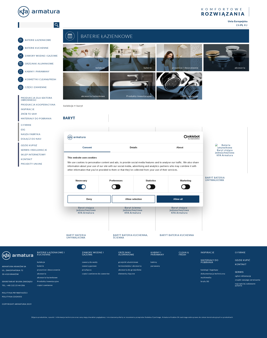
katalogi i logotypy (209, 270)
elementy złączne (126, 273)
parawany (155, 266)
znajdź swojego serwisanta (247, 280)
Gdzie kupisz (29, 145)
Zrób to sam (29, 114)
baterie (40, 266)
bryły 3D (205, 281)
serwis (239, 272)
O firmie (240, 252)
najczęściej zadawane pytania (245, 285)
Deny (89, 199)
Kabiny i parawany (157, 253)
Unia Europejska (238, 21)
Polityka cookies (12, 296)
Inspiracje (27, 109)
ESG (23, 130)
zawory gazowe (89, 266)
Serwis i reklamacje (34, 150)
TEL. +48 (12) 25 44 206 (13, 285)
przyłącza (86, 270)
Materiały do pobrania (36, 118)
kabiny (154, 262)
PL (241, 25)
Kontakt (26, 159)
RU (246, 25)
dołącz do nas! (31, 139)
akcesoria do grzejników (129, 270)
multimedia (206, 277)
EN (238, 25)
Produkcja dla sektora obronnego (36, 99)
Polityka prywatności (15, 293)
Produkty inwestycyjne (48, 281)
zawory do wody (89, 262)
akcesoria (41, 273)
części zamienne (45, 285)
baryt (79, 105)
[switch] (116, 186)
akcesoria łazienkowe (47, 277)
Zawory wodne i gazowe (93, 253)
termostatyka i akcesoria (130, 266)
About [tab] (179, 147)
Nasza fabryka (30, 134)
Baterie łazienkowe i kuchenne (51, 253)
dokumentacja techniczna (213, 273)
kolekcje (68, 105)
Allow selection (133, 199)
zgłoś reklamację (243, 276)
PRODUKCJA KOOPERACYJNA (38, 105)
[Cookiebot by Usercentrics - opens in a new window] (186, 137)
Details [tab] (133, 147)
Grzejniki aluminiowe (126, 253)
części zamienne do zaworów (96, 273)
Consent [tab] (87, 147)
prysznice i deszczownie (48, 270)
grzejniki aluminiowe (128, 262)
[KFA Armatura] (38, 16)
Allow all (178, 199)
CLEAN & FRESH (184, 253)
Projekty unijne (31, 164)
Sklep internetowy (33, 155)
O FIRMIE (26, 125)
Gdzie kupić (242, 260)
